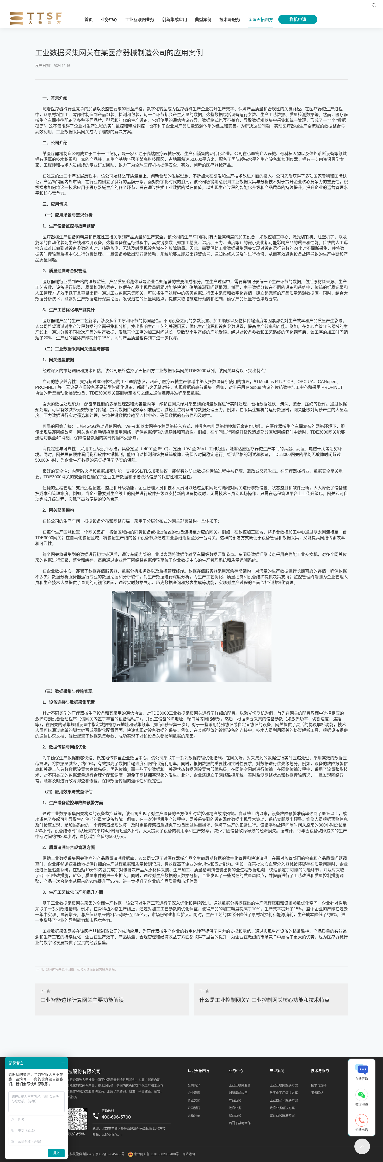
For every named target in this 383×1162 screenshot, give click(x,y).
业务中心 (109, 19)
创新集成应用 (174, 19)
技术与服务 (229, 19)
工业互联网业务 (139, 19)
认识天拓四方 (260, 19)
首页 (88, 19)
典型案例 (203, 19)
